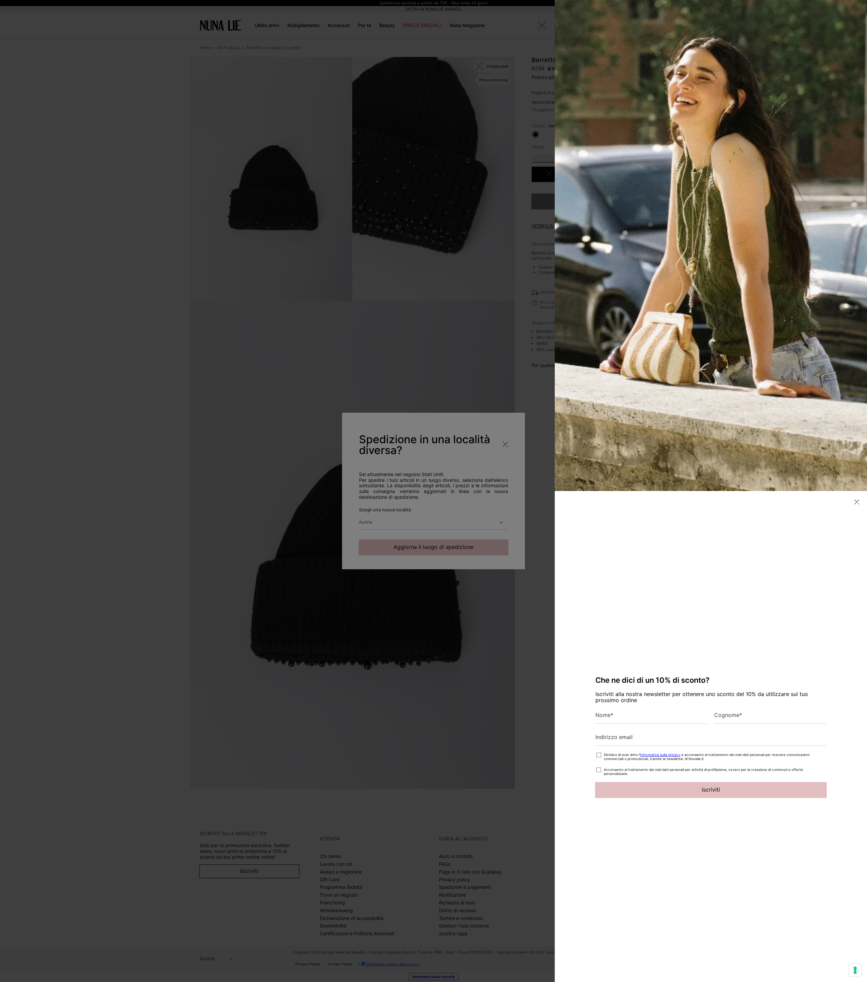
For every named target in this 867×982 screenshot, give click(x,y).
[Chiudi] (856, 502)
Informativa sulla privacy (660, 755)
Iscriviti (711, 789)
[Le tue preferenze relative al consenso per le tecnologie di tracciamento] (855, 970)
